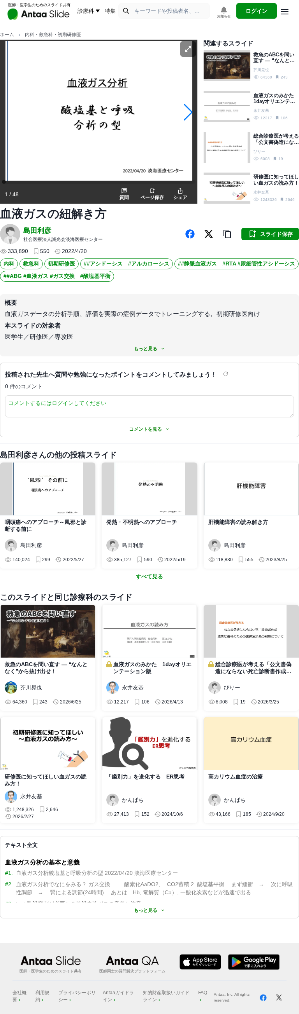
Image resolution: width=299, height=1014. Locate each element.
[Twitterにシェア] (208, 234)
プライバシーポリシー (77, 996)
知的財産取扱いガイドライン (166, 996)
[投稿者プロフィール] (10, 234)
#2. (9, 884)
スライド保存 (276, 234)
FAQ (202, 992)
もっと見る (145, 348)
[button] (227, 234)
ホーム (7, 34)
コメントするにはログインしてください (57, 403)
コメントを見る (145, 429)
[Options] (284, 11)
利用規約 (42, 996)
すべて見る (149, 576)
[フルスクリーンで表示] (188, 49)
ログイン (256, 11)
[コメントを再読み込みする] (226, 374)
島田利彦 (37, 230)
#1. (9, 873)
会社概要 (19, 996)
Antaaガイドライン (118, 996)
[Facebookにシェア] (190, 234)
